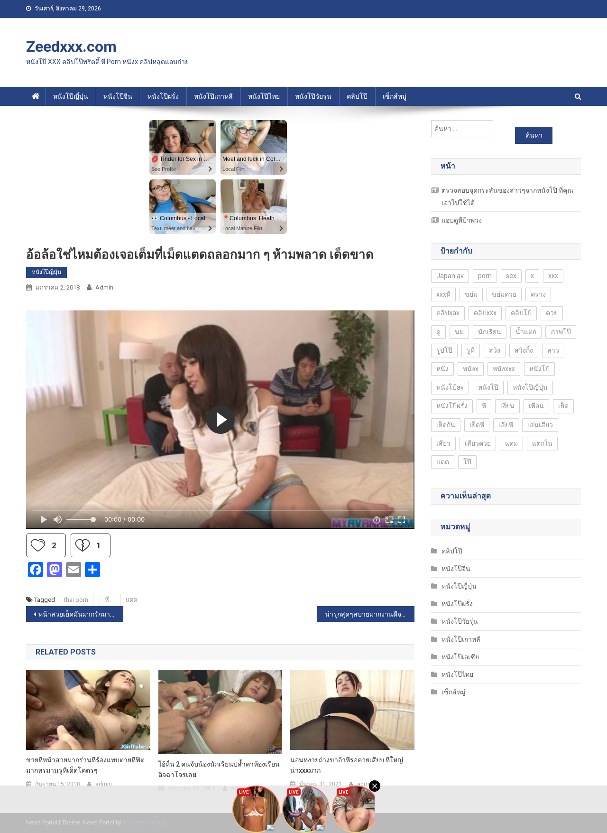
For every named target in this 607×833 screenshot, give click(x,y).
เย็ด (563, 406)
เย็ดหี (476, 425)
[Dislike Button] (82, 545)
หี (107, 599)
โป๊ (467, 462)
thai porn (76, 599)
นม (459, 332)
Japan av (450, 276)
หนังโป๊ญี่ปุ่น (70, 96)
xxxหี (443, 294)
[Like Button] (38, 545)
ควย (552, 313)
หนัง (442, 369)
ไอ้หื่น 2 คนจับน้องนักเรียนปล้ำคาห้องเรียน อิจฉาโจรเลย (219, 769)
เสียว (443, 443)
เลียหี (505, 425)
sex (511, 276)
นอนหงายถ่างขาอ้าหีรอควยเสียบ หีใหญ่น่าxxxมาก (346, 765)
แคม (511, 443)
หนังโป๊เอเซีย (460, 657)
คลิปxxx (485, 313)
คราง (538, 294)
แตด (131, 599)
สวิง (494, 350)
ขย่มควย (504, 294)
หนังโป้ (539, 369)
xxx (553, 276)
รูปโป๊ (444, 350)
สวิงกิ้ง (524, 350)
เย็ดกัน (445, 425)
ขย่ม (471, 294)
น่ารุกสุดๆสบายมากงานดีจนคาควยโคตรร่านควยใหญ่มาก (369, 614)
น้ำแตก (525, 332)
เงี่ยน (507, 406)
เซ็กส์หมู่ (394, 96)
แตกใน (542, 443)
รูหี (471, 350)
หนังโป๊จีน (117, 96)
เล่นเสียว (540, 425)
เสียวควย (478, 443)
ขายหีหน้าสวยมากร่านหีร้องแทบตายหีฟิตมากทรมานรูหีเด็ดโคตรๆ (85, 765)
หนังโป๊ (488, 387)
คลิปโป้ (521, 313)
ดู (438, 332)
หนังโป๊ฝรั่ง (163, 96)
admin (104, 287)
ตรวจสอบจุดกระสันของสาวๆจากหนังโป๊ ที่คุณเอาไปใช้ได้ (507, 196)
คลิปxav (448, 313)
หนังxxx (504, 369)
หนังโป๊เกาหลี (213, 96)
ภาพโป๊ (561, 332)
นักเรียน (489, 332)
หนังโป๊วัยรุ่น (313, 96)
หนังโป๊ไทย (264, 96)
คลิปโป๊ (357, 96)
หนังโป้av (450, 387)
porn (485, 276)
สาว (553, 350)
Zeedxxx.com (71, 46)
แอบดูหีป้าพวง (461, 220)
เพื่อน (536, 406)
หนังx (470, 369)
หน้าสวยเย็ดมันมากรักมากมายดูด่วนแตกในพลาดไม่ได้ (80, 614)
